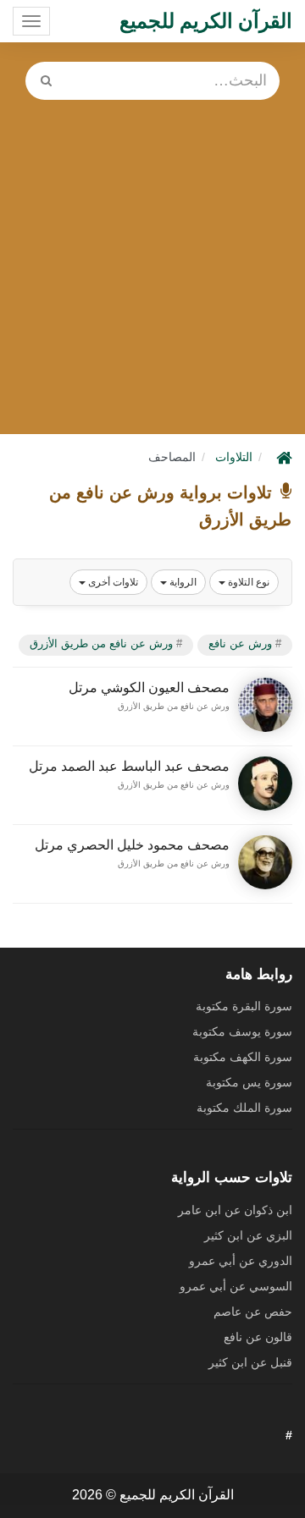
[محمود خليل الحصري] (265, 862)
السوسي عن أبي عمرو (236, 1286)
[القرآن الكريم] (282, 457)
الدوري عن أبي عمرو (240, 1261)
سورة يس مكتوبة (249, 1082)
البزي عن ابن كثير (248, 1235)
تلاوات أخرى (112, 582)
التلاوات (233, 457)
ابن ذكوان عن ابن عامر (235, 1210)
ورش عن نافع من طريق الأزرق (101, 643)
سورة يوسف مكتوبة (242, 1031)
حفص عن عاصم (253, 1311)
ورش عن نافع (240, 643)
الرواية (182, 582)
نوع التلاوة (247, 582)
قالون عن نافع (258, 1337)
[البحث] (46, 81)
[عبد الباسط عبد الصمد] (265, 783)
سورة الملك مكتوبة (244, 1107)
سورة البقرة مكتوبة (244, 1006)
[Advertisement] (152, 260)
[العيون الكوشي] (265, 705)
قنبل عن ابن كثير (250, 1362)
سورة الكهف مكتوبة (242, 1057)
